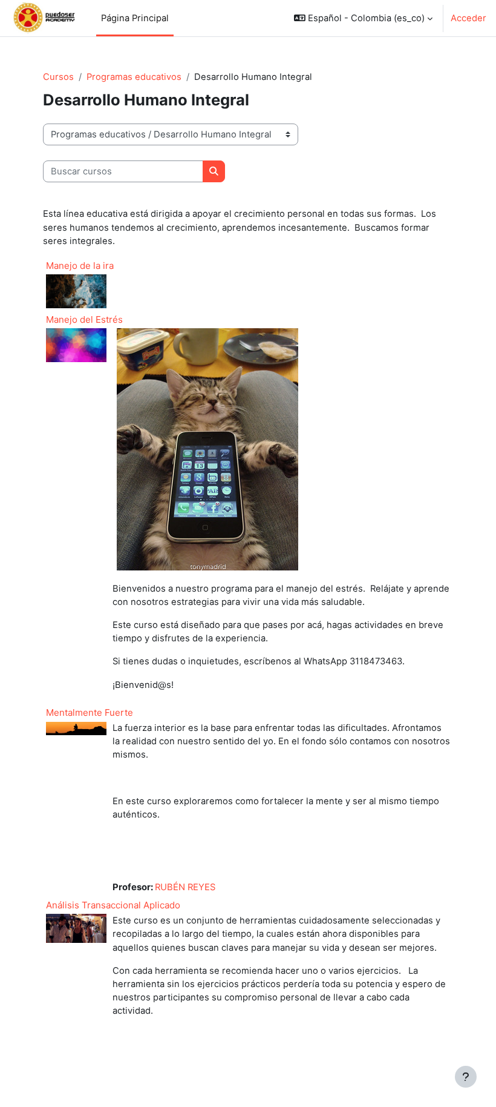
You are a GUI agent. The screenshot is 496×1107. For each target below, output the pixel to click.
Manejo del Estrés (84, 319)
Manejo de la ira (80, 265)
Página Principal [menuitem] (135, 18)
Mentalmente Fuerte (89, 712)
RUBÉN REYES (185, 887)
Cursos (58, 76)
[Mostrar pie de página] (466, 1077)
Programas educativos (133, 76)
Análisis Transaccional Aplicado (113, 905)
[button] (363, 18)
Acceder (468, 18)
